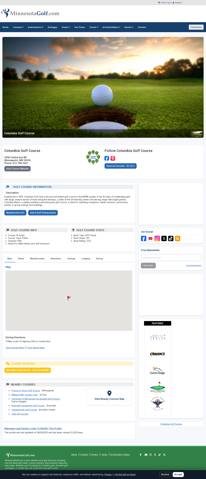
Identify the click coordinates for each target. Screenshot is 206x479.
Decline (165, 474)
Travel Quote (196, 27)
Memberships (37, 258)
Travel (93, 27)
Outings (71, 258)
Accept (178, 474)
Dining (99, 258)
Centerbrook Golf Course (24, 409)
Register (178, 3)
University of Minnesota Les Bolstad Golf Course (36, 399)
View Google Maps (15, 347)
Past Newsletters (193, 265)
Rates (21, 258)
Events (128, 27)
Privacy (94, 454)
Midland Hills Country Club (25, 394)
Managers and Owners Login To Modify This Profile (33, 428)
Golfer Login (166, 3)
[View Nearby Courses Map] (109, 396)
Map (9, 258)
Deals (65, 27)
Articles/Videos (110, 27)
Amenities (56, 258)
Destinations (34, 27)
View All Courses (20, 414)
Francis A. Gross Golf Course (26, 390)
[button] (69, 298)
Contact (84, 454)
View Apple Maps (36, 347)
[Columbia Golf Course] (197, 136)
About (74, 454)
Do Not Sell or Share (120, 454)
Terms (104, 454)
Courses (17, 27)
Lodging (85, 258)
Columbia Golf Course (171, 424)
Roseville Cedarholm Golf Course (28, 405)
